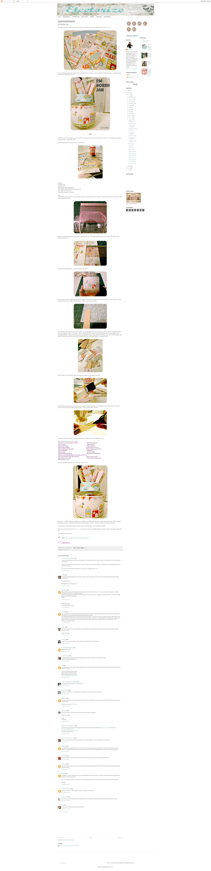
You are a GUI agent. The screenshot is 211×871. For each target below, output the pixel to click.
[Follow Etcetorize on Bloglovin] (132, 36)
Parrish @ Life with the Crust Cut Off (70, 730)
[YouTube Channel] (134, 31)
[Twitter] (145, 26)
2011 (129, 168)
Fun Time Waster (132, 161)
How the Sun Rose (66, 788)
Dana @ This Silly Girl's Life (68, 725)
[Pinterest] (139, 26)
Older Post (120, 837)
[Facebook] (128, 26)
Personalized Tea (132, 159)
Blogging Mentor (132, 155)
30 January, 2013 (65, 693)
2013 (129, 96)
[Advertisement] (90, 824)
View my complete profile (131, 68)
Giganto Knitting (132, 151)
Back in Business (132, 157)
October (131, 101)
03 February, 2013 (66, 792)
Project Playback (132, 135)
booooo (63, 773)
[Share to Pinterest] (83, 548)
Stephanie (64, 710)
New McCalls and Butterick (132, 138)
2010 (129, 170)
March (130, 115)
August (130, 105)
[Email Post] (74, 547)
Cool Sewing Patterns (131, 133)
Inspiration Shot (75, 16)
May (130, 111)
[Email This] (77, 548)
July (130, 107)
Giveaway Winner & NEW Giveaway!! (149, 47)
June (130, 109)
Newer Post (60, 837)
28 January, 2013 (65, 635)
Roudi (63, 575)
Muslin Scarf (131, 149)
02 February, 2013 (66, 769)
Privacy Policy (64, 863)
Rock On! (131, 145)
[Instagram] (128, 31)
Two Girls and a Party (106, 727)
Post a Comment (63, 811)
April (130, 113)
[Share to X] (80, 548)
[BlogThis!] (79, 548)
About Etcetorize (66, 16)
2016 (129, 90)
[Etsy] (134, 26)
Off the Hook (74, 704)
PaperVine (64, 590)
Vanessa (64, 639)
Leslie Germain (65, 655)
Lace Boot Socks (149, 62)
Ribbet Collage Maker (132, 121)
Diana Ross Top (132, 163)
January (131, 119)
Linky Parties (99, 16)
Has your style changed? (132, 126)
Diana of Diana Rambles (67, 647)
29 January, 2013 (65, 643)
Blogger (111, 867)
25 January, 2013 (65, 570)
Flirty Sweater (132, 143)
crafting (63, 549)
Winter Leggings (132, 153)
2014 (129, 94)
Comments (130, 77)
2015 (129, 92)
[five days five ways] (75, 537)
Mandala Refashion (133, 128)
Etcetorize (130, 49)
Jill (62, 665)
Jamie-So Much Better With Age (69, 681)
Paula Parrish (65, 690)
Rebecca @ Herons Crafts (68, 738)
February (131, 117)
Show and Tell (84, 16)
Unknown (64, 698)
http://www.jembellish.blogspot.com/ (69, 675)
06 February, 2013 (66, 800)
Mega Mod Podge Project (149, 55)
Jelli (62, 805)
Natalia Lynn (64, 796)
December (131, 97)
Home (59, 16)
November (131, 99)
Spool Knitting (107, 16)
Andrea (63, 627)
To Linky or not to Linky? (132, 141)
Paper (68, 549)
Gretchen (64, 755)
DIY (66, 549)
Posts (129, 74)
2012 (129, 166)
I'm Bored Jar (131, 130)
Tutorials (92, 16)
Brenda (63, 612)
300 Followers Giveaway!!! (146, 41)
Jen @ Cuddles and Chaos (68, 558)
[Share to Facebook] (82, 548)
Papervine (108, 27)
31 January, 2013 (65, 751)
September (131, 103)
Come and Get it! (132, 123)
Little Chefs (131, 147)
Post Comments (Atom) (69, 840)
